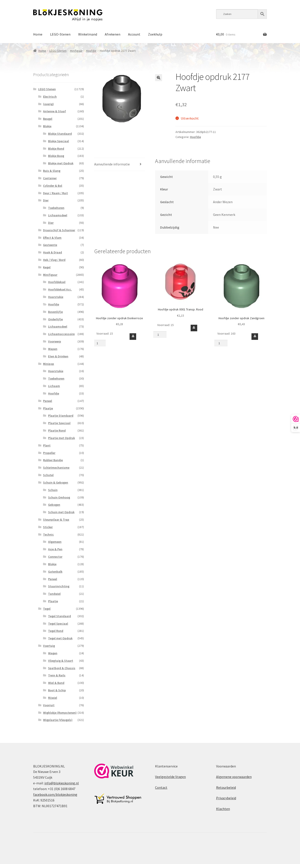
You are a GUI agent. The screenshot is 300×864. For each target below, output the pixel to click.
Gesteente (50, 245)
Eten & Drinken (58, 356)
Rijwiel (52, 698)
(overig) (48, 104)
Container (50, 178)
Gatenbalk (55, 572)
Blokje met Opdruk (60, 163)
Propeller (49, 453)
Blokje (47, 126)
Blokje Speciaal (58, 141)
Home (37, 34)
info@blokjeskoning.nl (61, 783)
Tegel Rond (55, 631)
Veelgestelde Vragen (170, 776)
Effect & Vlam (52, 238)
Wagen (52, 653)
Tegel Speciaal (58, 624)
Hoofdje (91, 51)
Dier (46, 200)
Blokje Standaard (60, 134)
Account (134, 34)
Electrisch (50, 97)
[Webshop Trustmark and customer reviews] (114, 771)
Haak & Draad (52, 252)
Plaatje (48, 408)
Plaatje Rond (57, 430)
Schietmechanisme (56, 468)
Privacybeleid (226, 798)
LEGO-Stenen (60, 34)
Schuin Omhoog (59, 497)
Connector (55, 557)
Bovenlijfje (55, 312)
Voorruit (48, 705)
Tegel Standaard (59, 616)
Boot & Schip (57, 690)
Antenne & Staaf (54, 111)
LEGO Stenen (58, 51)
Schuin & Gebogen (55, 482)
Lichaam (54, 386)
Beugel (47, 119)
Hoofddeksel (56, 282)
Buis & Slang (51, 171)
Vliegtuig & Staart (60, 661)
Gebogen (54, 505)
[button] (158, 77)
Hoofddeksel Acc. (60, 289)
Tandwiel (54, 594)
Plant (47, 445)
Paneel (47, 401)
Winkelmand (87, 34)
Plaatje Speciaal (59, 423)
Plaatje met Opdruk (61, 438)
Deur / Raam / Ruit (55, 193)
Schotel (48, 475)
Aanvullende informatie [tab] (112, 164)
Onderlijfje (55, 319)
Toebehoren (56, 208)
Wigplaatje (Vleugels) (57, 720)
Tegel (47, 609)
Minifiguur (76, 51)
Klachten (223, 809)
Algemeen (54, 542)
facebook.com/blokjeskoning (55, 794)
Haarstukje (55, 297)
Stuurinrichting (58, 586)
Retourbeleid (226, 787)
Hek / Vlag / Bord (54, 260)
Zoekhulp (155, 34)
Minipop (48, 364)
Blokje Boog (56, 156)
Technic (48, 534)
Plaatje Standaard (60, 416)
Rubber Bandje (53, 460)
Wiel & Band (56, 683)
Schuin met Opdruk (61, 512)
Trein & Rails (56, 675)
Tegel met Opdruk (60, 638)
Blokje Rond (56, 149)
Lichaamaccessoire (61, 334)
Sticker (48, 527)
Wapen (52, 349)
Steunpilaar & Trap (56, 520)
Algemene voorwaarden (234, 776)
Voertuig (49, 646)
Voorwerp (54, 341)
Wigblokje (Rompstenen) (60, 713)
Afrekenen (112, 34)
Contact (161, 787)
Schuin (53, 490)
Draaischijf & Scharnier (59, 230)
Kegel (47, 267)
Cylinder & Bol (52, 186)
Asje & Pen (55, 549)
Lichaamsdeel (57, 215)
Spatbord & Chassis (61, 668)
